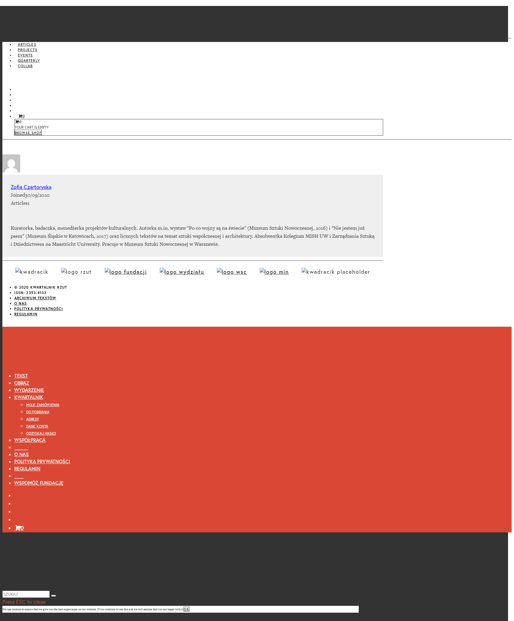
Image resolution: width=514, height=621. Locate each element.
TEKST (21, 376)
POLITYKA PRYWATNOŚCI (38, 308)
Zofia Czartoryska (31, 186)
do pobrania (37, 412)
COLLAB (25, 66)
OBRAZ (21, 383)
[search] (53, 596)
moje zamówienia (42, 405)
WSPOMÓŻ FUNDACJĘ (38, 483)
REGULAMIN (25, 314)
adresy (32, 419)
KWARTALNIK (28, 397)
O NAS (20, 303)
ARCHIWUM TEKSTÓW (35, 298)
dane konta (37, 426)
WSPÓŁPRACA (30, 440)
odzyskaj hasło (41, 433)
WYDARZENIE (29, 390)
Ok (186, 609)
